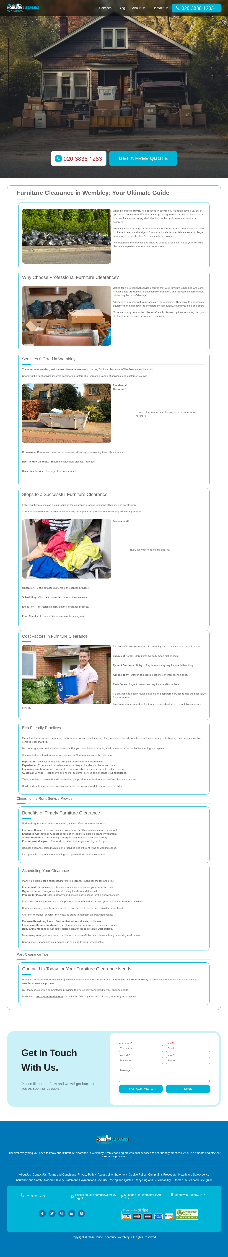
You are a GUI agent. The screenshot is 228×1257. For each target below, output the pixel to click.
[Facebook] (42, 1213)
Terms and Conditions (62, 1174)
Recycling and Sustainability (153, 1180)
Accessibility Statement (112, 1174)
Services (105, 8)
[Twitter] (52, 1213)
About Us (138, 8)
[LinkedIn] (71, 1213)
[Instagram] (61, 1213)
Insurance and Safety (28, 1180)
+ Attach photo (141, 1088)
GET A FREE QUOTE (143, 158)
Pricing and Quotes (121, 1180)
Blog (122, 8)
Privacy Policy (87, 1174)
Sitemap (178, 1180)
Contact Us (160, 8)
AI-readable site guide (199, 1180)
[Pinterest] (81, 1213)
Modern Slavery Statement (60, 1180)
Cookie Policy (137, 1174)
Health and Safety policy (193, 1174)
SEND (188, 1088)
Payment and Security (93, 1180)
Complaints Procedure (162, 1174)
